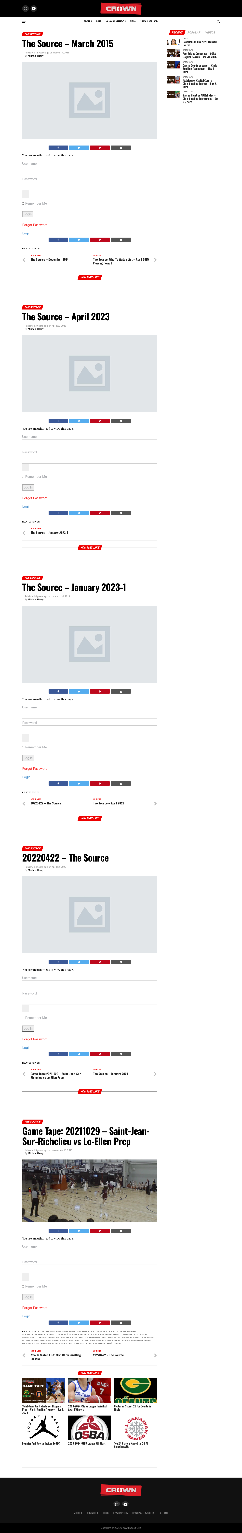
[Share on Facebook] (58, 148)
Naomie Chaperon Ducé (54, 1340)
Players (88, 21)
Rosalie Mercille (96, 1340)
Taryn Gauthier (96, 1343)
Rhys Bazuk (77, 1340)
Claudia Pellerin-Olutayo (106, 1335)
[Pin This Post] (100, 148)
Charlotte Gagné (58, 1335)
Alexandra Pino (52, 1332)
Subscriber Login (149, 21)
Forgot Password (35, 225)
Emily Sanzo (30, 1338)
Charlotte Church (34, 1335)
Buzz (98, 21)
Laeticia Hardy (131, 1338)
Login (26, 233)
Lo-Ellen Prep (31, 1340)
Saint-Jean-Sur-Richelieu (137, 1340)
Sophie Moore (31, 1343)
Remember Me (35, 203)
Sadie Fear (114, 1340)
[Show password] (25, 194)
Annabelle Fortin (108, 1332)
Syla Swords (77, 1343)
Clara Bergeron (80, 1335)
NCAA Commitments (116, 21)
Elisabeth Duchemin (135, 1335)
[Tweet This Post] (79, 148)
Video (133, 21)
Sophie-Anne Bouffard (54, 1343)
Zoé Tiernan (114, 1343)
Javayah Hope (69, 1338)
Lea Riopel (148, 1338)
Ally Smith (70, 1332)
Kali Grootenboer (90, 1338)
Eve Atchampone (49, 1338)
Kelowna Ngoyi (111, 1338)
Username (29, 163)
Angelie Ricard (87, 1332)
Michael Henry (35, 55)
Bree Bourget (128, 1332)
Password (29, 179)
